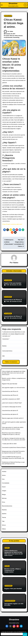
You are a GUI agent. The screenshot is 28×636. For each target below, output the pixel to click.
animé (7, 35)
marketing (16, 37)
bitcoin (12, 35)
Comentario (5, 339)
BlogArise (21, 631)
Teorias (4, 517)
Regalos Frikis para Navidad (12, 283)
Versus (4, 525)
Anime (4, 475)
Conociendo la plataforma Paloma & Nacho (14, 447)
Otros (3, 502)
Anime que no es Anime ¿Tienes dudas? (8, 242)
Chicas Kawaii (18, 35)
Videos (4, 529)
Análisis (4, 471)
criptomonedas (9, 37)
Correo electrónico (7, 351)
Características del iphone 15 (10, 410)
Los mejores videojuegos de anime (11, 406)
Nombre (4, 346)
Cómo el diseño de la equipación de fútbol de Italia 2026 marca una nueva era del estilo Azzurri (13, 373)
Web (3, 356)
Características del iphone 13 (10, 414)
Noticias (4, 498)
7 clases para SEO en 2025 (9, 443)
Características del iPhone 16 (13, 299)
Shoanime (13, 3)
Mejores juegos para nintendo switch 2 (12, 418)
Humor (4, 487)
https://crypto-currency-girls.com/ (12, 224)
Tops (3, 521)
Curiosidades (8, 15)
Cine (3, 479)
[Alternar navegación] (2, 4)
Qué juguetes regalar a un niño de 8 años (13, 387)
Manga (4, 494)
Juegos (4, 490)
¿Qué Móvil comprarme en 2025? (11, 399)
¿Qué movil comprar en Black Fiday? (12, 403)
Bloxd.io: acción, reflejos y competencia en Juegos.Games (12, 570)
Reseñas (4, 509)
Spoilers (4, 513)
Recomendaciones (7, 506)
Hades (11, 31)
